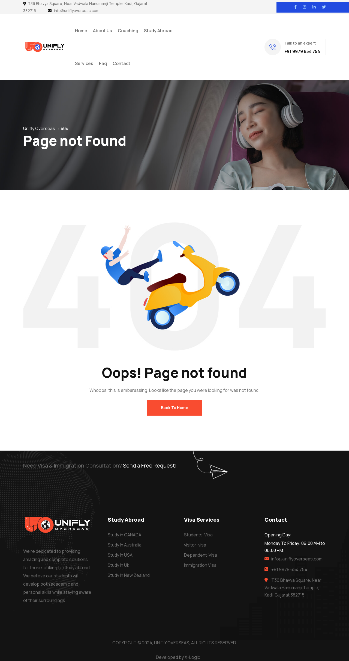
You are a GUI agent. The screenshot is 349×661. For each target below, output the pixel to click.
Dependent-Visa (200, 555)
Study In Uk (118, 565)
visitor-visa (195, 545)
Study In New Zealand (129, 575)
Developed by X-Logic (178, 657)
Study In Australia (125, 545)
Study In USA (120, 555)
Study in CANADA (124, 535)
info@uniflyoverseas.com (77, 10)
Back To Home (174, 407)
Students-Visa (198, 535)
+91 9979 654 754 (302, 51)
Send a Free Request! (150, 465)
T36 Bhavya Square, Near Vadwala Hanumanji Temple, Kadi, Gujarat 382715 (292, 587)
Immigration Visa (200, 565)
